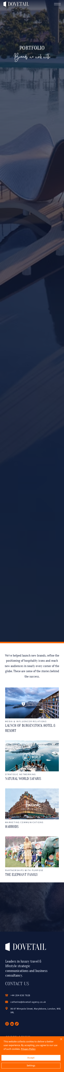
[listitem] (32, 710)
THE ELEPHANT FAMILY (21, 875)
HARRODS (11, 827)
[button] (58, 4)
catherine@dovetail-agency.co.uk (28, 1002)
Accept (30, 1058)
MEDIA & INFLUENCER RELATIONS (26, 721)
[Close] (59, 1041)
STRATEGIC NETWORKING (20, 774)
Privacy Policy (28, 1049)
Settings (31, 1065)
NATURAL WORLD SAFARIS (23, 779)
